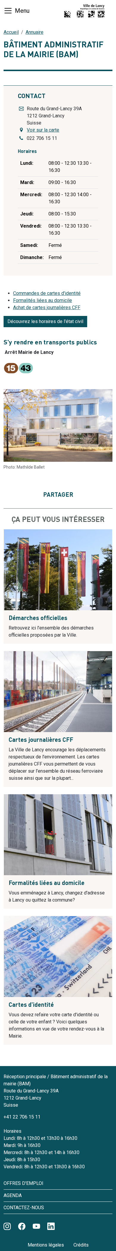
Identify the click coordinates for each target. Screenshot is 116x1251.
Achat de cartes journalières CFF (46, 307)
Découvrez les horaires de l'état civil (45, 321)
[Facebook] (22, 1226)
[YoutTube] (36, 1226)
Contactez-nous (24, 1207)
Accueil (11, 32)
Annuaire (34, 32)
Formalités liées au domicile (42, 300)
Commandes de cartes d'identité (47, 293)
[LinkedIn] (51, 1226)
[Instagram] (7, 1226)
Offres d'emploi (23, 1183)
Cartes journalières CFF (41, 740)
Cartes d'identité (31, 1005)
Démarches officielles (38, 618)
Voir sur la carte (43, 130)
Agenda (13, 1195)
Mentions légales (46, 1245)
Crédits (81, 1245)
